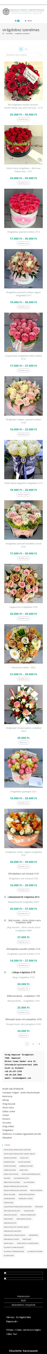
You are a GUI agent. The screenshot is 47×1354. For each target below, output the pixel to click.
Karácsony (24, 1170)
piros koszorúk (36, 1190)
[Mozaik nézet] (21, 49)
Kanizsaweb (30, 1350)
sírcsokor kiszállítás (12, 1211)
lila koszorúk (29, 1182)
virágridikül (33, 1235)
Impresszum (23, 1296)
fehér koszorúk (10, 1166)
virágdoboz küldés (24, 1219)
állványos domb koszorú (14, 1247)
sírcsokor (39, 1207)
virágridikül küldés (11, 1239)
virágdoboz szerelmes (22, 33)
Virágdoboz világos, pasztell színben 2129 (23, 421)
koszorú (7, 1178)
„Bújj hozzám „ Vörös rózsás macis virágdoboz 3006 (23, 929)
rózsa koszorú (9, 1195)
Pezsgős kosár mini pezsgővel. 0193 (23, 1024)
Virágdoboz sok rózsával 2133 (23, 878)
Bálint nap (24, 1158)
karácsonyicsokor (11, 1174)
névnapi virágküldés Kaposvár (15, 1186)
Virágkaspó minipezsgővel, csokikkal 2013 (23, 729)
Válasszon (23, 743)
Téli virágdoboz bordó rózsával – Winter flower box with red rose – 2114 (23, 106)
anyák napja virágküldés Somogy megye (19, 1154)
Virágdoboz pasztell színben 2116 (23, 953)
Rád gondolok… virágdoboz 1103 (23, 1000)
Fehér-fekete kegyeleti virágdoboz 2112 (23, 483)
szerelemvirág (9, 1199)
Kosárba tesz (23, 119)
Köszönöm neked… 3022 (23, 667)
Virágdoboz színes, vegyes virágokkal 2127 (23, 854)
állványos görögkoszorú (14, 1252)
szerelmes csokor (26, 1199)
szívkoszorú (8, 1203)
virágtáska (27, 1239)
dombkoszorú (9, 1162)
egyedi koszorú (24, 1162)
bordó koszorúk (10, 1158)
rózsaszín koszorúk (26, 1195)
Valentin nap (29, 1211)
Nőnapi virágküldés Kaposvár (15, 1190)
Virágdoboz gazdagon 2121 (23, 791)
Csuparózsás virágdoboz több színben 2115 (23, 357)
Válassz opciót (23, 495)
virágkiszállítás (10, 1223)
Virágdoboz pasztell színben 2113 (23, 231)
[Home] (3, 33)
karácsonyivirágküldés (31, 1174)
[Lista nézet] (26, 49)
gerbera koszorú (26, 1166)
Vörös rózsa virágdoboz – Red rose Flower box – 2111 (23, 170)
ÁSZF (23, 1300)
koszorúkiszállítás (21, 1178)
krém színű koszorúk (12, 1182)
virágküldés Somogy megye (14, 1235)
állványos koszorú (35, 1252)
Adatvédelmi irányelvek (23, 1304)
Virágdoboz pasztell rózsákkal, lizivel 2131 (23, 545)
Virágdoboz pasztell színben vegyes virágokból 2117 (23, 294)
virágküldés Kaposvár (12, 1231)
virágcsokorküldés (28, 1215)
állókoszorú (9, 1256)
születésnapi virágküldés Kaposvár (17, 1207)
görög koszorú (10, 1170)
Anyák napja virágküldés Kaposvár (17, 1150)
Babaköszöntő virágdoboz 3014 (23, 902)
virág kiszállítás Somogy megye (16, 1227)
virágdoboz (8, 1219)
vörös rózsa (8, 1243)
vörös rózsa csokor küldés (27, 1243)
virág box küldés (10, 1215)
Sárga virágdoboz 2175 (23, 977)
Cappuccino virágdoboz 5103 (23, 607)
